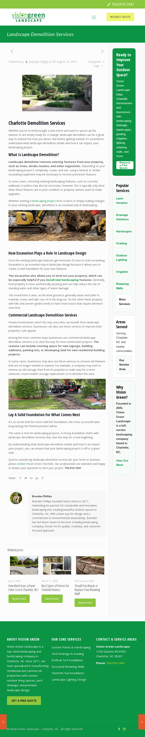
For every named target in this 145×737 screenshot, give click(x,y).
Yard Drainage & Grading (68, 654)
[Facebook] (119, 729)
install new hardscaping (62, 280)
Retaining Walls (122, 286)
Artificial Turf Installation (67, 660)
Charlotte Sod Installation (68, 673)
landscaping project (44, 201)
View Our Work (122, 463)
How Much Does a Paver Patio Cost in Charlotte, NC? (23, 587)
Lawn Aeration (121, 200)
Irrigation (122, 271)
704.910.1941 (123, 4)
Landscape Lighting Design (69, 679)
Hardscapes (124, 231)
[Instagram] (124, 729)
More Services (124, 301)
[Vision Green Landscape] (28, 17)
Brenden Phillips (39, 61)
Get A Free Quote (24, 700)
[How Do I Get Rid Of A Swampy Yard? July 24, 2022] (3, 721)
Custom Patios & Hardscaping (71, 647)
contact (21, 464)
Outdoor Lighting (121, 257)
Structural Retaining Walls (68, 666)
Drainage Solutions (122, 217)
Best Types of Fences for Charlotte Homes (55, 587)
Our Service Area (124, 365)
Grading (121, 243)
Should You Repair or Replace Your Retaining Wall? (87, 589)
